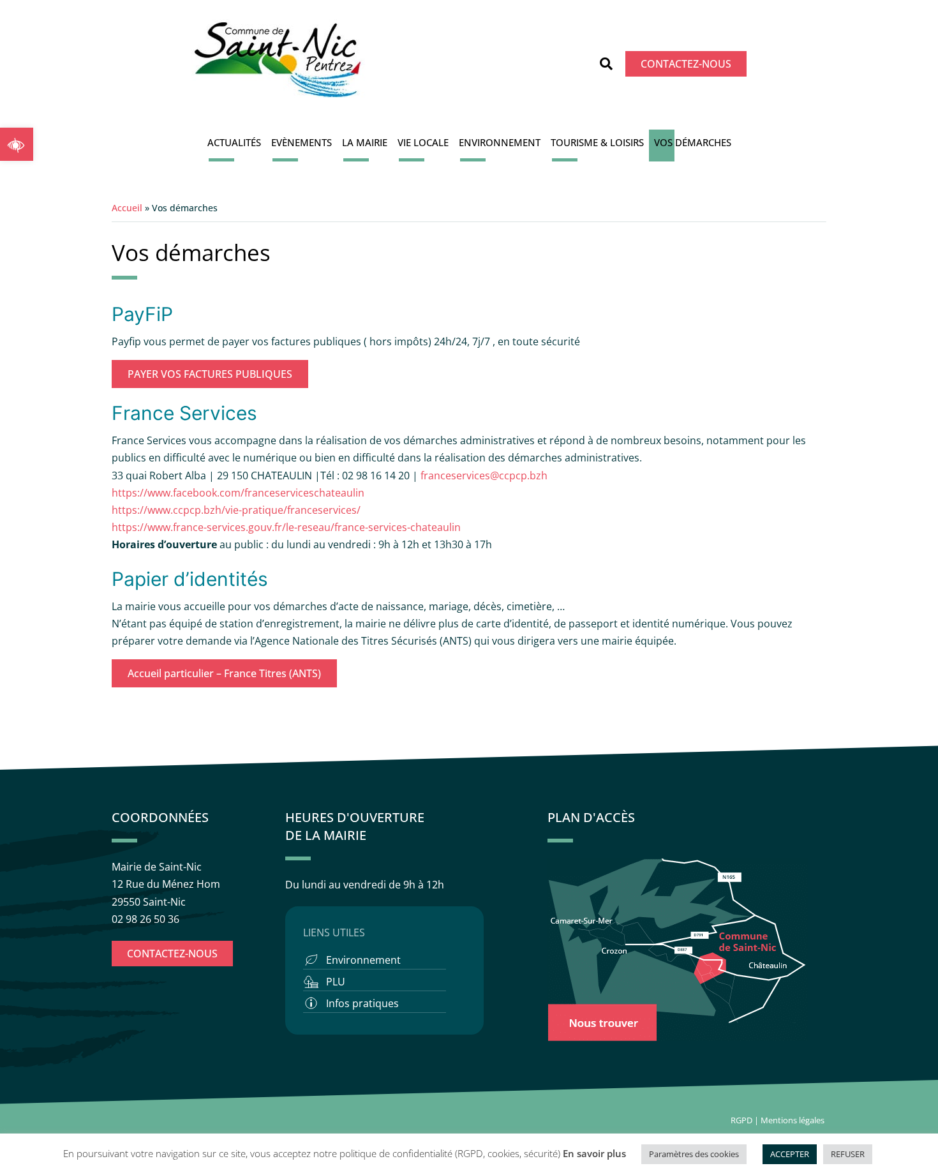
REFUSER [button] (848, 1154)
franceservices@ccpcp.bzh (485, 475)
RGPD (741, 1120)
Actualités (234, 142)
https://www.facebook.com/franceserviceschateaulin (238, 493)
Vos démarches (692, 142)
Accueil (127, 208)
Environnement (499, 142)
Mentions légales (793, 1120)
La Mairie (364, 142)
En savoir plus (594, 1153)
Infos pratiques (362, 1003)
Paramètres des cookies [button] (694, 1154)
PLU (335, 982)
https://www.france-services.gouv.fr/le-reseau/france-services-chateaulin (286, 527)
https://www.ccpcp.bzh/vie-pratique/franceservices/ (236, 510)
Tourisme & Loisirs (597, 142)
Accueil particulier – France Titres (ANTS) (224, 673)
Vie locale (423, 142)
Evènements (301, 142)
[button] (16, 144)
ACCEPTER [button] (789, 1154)
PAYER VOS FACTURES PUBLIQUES (210, 374)
